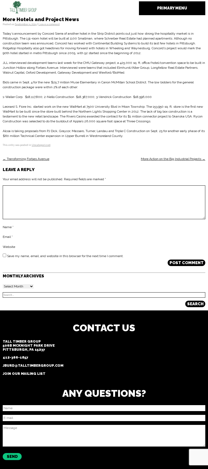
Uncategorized (41, 145)
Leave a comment (49, 24)
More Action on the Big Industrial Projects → (173, 159)
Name (8, 227)
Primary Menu (172, 8)
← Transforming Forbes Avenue (26, 159)
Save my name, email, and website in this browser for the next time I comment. (65, 256)
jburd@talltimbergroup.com (33, 365)
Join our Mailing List (24, 374)
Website (9, 246)
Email (8, 237)
